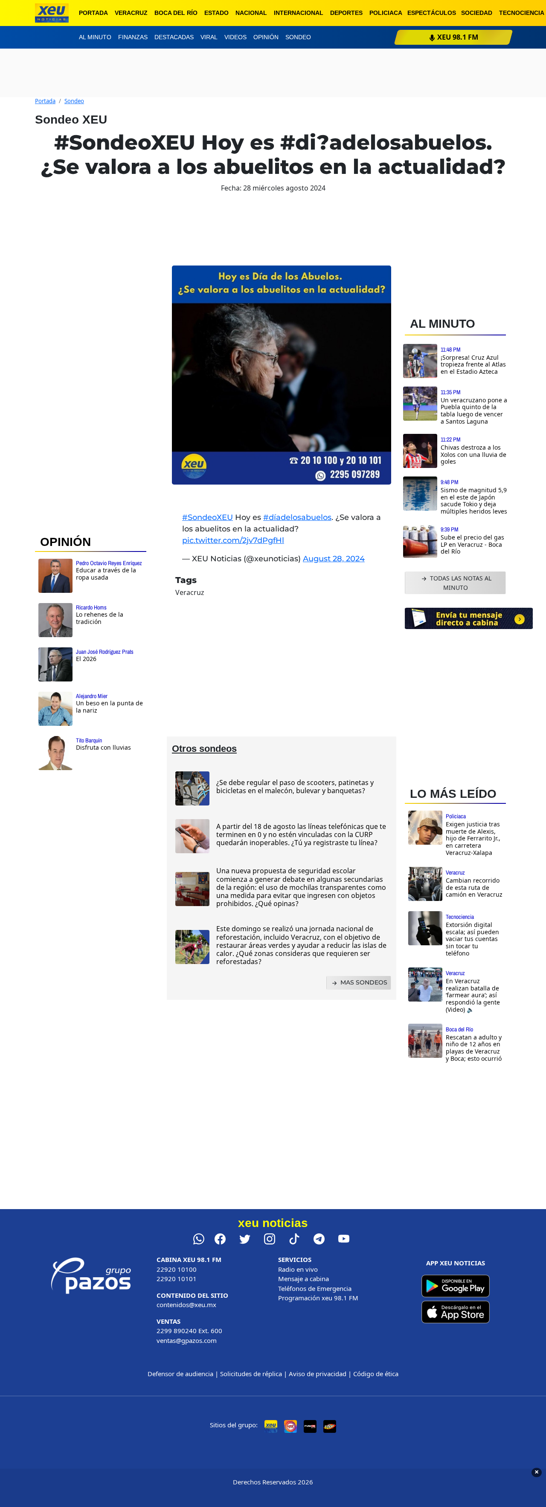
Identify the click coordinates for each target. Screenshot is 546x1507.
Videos (235, 37)
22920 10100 (177, 1269)
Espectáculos (431, 12)
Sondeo (298, 37)
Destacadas (174, 37)
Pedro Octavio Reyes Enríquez (109, 563)
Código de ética (375, 1373)
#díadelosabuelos (297, 517)
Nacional (251, 12)
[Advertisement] (90, 915)
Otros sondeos (204, 748)
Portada (93, 12)
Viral (209, 37)
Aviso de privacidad (317, 1373)
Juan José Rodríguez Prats (105, 651)
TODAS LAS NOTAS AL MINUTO (459, 583)
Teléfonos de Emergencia (314, 1288)
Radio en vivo (298, 1269)
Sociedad (476, 12)
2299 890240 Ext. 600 (189, 1330)
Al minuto (95, 37)
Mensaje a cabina (303, 1278)
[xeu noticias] (52, 13)
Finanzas (133, 37)
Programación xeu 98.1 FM (318, 1297)
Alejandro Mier (91, 696)
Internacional (298, 12)
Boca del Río (175, 12)
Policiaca (385, 12)
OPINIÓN (65, 542)
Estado (216, 12)
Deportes (346, 12)
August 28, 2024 (334, 558)
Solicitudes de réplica (251, 1373)
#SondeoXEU (207, 517)
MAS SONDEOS (363, 982)
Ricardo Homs (91, 607)
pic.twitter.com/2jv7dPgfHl (233, 540)
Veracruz (131, 12)
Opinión (266, 37)
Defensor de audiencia (180, 1373)
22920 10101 (177, 1278)
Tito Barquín (89, 740)
